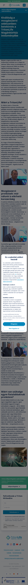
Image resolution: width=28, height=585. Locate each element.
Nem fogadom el (14, 328)
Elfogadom (14, 324)
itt (15, 274)
